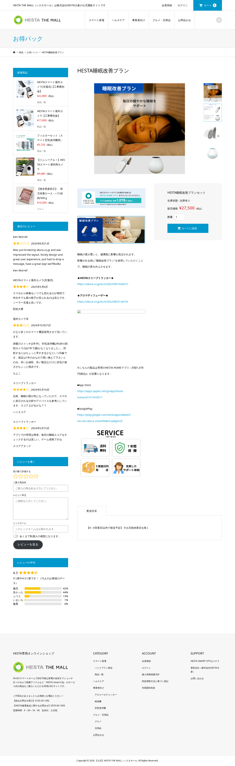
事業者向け (138, 20)
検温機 (98, 701)
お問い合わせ (197, 678)
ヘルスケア (118, 20)
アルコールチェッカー (106, 694)
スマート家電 (96, 20)
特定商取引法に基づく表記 (155, 681)
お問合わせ (184, 20)
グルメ (98, 721)
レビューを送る (28, 544)
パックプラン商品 (103, 667)
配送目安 (92, 511)
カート (209, 5)
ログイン (183, 5)
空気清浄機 (100, 708)
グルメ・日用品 (162, 20)
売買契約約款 (148, 687)
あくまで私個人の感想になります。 (40, 536)
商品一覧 (99, 674)
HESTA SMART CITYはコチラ (205, 661)
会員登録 (167, 5)
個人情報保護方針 (151, 674)
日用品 (98, 728)
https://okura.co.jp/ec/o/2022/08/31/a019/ (102, 301)
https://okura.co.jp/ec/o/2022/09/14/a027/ (102, 284)
